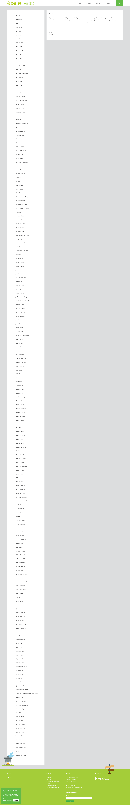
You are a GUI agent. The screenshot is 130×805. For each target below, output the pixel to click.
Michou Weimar (20, 485)
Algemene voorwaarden (53, 781)
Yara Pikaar (19, 740)
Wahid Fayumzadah (21, 701)
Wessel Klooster (20, 713)
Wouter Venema (20, 728)
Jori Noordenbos (20, 316)
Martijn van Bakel (21, 458)
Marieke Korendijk (21, 424)
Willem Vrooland (20, 724)
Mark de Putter (20, 443)
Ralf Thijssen (19, 543)
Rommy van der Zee (21, 574)
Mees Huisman (20, 470)
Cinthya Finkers (20, 131)
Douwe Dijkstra (20, 135)
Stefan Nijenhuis (20, 616)
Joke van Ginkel (20, 304)
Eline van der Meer (21, 139)
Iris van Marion (20, 239)
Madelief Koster (20, 412)
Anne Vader (19, 62)
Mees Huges (19, 474)
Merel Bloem (19, 482)
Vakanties (88, 3)
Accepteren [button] (16, 800)
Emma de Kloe (20, 158)
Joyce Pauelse (19, 324)
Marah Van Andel (20, 416)
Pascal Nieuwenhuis (21, 528)
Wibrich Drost (20, 716)
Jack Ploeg (18, 254)
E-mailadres (69, 795)
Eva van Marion (20, 170)
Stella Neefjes (20, 620)
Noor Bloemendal (21, 520)
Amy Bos (18, 31)
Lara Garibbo (19, 351)
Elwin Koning (19, 154)
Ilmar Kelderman (20, 227)
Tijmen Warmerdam (21, 666)
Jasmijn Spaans (20, 262)
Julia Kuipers (19, 327)
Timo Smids (19, 678)
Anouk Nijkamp (20, 89)
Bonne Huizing (20, 104)
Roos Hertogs (19, 578)
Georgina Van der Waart (23, 208)
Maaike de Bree (20, 389)
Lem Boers (19, 370)
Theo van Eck (19, 655)
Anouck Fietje (19, 85)
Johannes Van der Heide (22, 301)
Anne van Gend (20, 50)
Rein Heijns (19, 547)
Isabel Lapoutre (20, 247)
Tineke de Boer (20, 682)
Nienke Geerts (20, 505)
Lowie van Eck (20, 385)
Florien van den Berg (22, 197)
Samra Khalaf (19, 593)
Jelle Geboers (19, 270)
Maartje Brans (20, 405)
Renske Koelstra (20, 551)
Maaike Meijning (20, 397)
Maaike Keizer (20, 393)
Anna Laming (19, 46)
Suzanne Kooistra (21, 628)
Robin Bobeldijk (20, 566)
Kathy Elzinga (19, 331)
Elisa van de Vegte (21, 150)
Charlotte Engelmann (22, 123)
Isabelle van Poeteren (22, 250)
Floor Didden (19, 185)
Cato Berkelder (20, 116)
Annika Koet (19, 81)
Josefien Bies (19, 320)
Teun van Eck (19, 643)
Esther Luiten (19, 166)
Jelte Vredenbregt (21, 277)
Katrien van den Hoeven (22, 335)
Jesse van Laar (20, 285)
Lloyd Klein (19, 381)
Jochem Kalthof (20, 293)
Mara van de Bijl (20, 420)
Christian (18, 127)
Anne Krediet (19, 69)
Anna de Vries (19, 43)
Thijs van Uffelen (20, 659)
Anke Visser (19, 39)
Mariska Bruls (20, 431)
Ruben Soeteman (21, 586)
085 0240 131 (71, 785)
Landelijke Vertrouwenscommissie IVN (27, 693)
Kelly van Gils (19, 339)
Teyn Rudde (19, 647)
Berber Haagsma (20, 96)
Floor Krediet (19, 189)
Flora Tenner (19, 193)
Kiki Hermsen (19, 343)
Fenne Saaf (19, 177)
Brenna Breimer (20, 112)
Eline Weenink (20, 146)
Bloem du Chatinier (21, 100)
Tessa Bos (18, 636)
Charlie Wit (19, 120)
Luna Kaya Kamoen (21, 497)
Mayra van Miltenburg (22, 466)
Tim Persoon (19, 674)
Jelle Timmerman (21, 274)
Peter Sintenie (20, 535)
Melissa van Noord (21, 478)
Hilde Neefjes (19, 220)
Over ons (98, 3)
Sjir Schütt (19, 609)
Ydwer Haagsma (20, 743)
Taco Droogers (20, 632)
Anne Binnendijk (20, 66)
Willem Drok (19, 720)
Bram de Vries (20, 108)
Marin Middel (19, 428)
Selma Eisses (19, 605)
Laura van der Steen (21, 362)
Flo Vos (18, 181)
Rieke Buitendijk (20, 559)
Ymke (17, 751)
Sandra (18, 597)
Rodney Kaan (19, 570)
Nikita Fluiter (19, 512)
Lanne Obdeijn (20, 347)
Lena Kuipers (19, 27)
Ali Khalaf (18, 23)
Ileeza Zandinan (20, 224)
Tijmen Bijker (19, 670)
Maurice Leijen (20, 462)
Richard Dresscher (21, 555)
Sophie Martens (20, 612)
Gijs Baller (18, 212)
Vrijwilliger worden (51, 785)
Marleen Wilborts (21, 447)
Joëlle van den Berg (21, 297)
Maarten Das (19, 401)
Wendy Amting (20, 709)
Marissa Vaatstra (20, 435)
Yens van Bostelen (21, 747)
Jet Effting (18, 289)
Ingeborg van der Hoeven (23, 235)
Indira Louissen (20, 231)
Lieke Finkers (19, 374)
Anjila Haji (18, 35)
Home (79, 3)
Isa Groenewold (20, 243)
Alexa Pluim (19, 19)
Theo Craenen (20, 651)
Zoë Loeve (18, 759)
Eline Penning (19, 143)
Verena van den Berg (22, 689)
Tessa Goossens (20, 639)
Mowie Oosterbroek (21, 493)
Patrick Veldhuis (20, 532)
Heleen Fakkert (20, 216)
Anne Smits (19, 54)
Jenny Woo (19, 281)
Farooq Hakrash (20, 173)
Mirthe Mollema (20, 489)
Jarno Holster (19, 258)
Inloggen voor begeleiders (53, 787)
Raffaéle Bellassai (21, 539)
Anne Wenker (19, 77)
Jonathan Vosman (21, 308)
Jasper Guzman (20, 266)
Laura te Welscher (21, 358)
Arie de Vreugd (20, 93)
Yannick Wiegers (20, 732)
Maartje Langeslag (21, 408)
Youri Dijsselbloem (21, 755)
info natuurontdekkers (22, 501)
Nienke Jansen (20, 508)
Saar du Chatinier (21, 589)
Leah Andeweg (20, 366)
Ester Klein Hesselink (22, 162)
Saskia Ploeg (19, 601)
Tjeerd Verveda (20, 686)
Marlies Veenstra (20, 451)
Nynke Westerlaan (21, 524)
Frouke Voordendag (21, 204)
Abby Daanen (19, 16)
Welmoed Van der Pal (22, 705)
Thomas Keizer (20, 663)
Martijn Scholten (20, 455)
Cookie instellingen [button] (7, 800)
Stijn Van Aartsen (21, 624)
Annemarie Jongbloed (22, 73)
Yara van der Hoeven (21, 736)
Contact (108, 3)
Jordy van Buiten (20, 312)
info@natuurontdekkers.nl (75, 787)
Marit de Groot (20, 439)
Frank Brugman (20, 200)
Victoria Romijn (20, 697)
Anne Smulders (20, 58)
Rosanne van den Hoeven (23, 582)
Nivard (18, 516)
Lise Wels (18, 378)
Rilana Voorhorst (20, 562)
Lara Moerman (20, 354)
